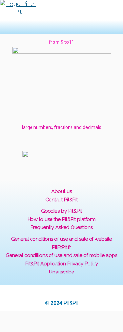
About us (61, 191)
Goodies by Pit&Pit (61, 211)
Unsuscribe (61, 272)
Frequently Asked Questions (62, 227)
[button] (52, 17)
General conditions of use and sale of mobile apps (61, 255)
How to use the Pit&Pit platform (62, 219)
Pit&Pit (71, 303)
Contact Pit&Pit (61, 199)
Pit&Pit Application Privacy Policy (61, 264)
